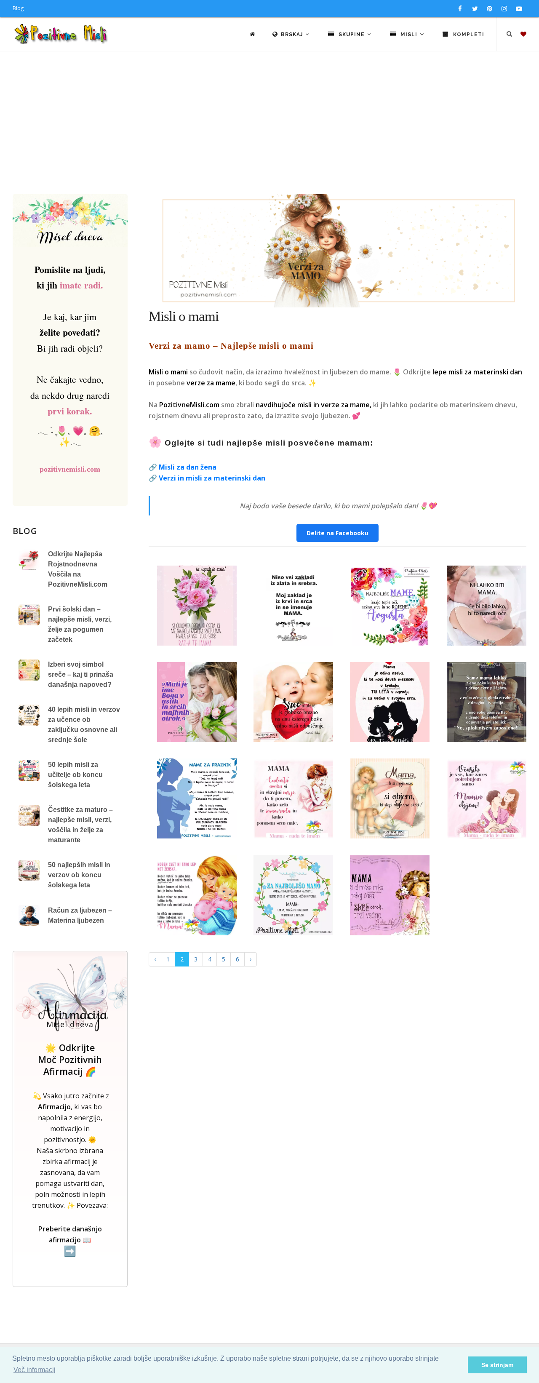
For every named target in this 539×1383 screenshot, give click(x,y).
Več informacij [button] (34, 1369)
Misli (409, 34)
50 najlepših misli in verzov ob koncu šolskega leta (79, 875)
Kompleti (467, 34)
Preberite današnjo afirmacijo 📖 (70, 1240)
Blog (18, 8)
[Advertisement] (269, 131)
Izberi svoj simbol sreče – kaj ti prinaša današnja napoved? (80, 674)
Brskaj (292, 34)
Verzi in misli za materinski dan (212, 478)
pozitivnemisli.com (70, 469)
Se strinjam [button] (497, 1365)
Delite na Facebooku (337, 533)
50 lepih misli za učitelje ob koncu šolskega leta (75, 774)
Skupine (351, 34)
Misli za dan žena (187, 467)
